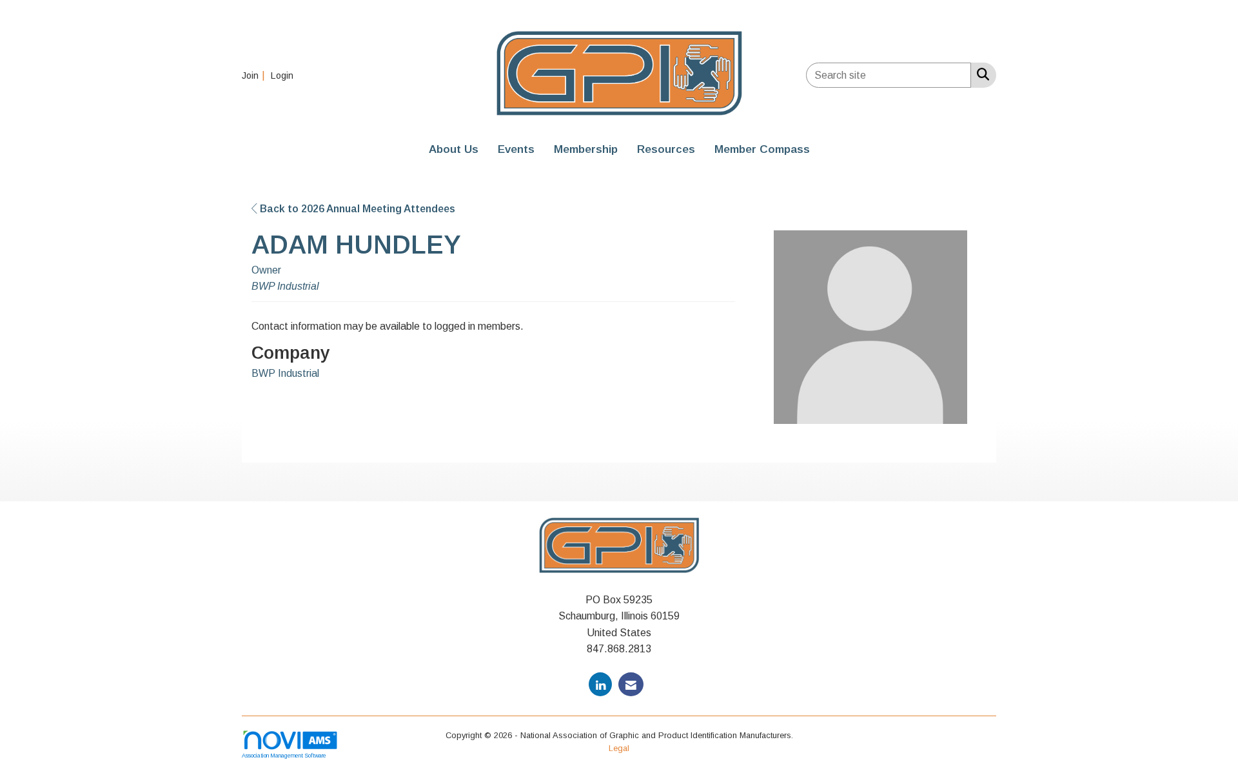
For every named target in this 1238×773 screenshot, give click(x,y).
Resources (666, 149)
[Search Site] (980, 74)
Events (516, 149)
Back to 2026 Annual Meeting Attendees (356, 208)
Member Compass (762, 149)
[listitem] (255, 75)
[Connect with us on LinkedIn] (600, 684)
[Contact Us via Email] (631, 684)
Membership (586, 149)
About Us (453, 149)
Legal (619, 748)
